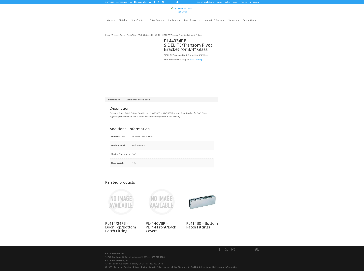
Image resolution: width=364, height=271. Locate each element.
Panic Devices (190, 20)
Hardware (173, 20)
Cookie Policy (156, 267)
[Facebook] (154, 2)
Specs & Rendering (204, 2)
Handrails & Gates (213, 20)
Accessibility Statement (176, 267)
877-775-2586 (113, 2)
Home (107, 35)
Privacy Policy (140, 267)
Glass (109, 20)
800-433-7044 (126, 2)
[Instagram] (163, 2)
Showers (232, 20)
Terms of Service (122, 267)
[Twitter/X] (159, 2)
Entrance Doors (118, 35)
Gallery (227, 2)
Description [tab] (114, 99)
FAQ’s (219, 2)
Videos (235, 2)
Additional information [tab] (138, 99)
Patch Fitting (132, 35)
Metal (122, 20)
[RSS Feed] (177, 2)
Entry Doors (156, 20)
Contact (244, 2)
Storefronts (137, 20)
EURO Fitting (144, 35)
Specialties (248, 20)
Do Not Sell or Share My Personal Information (214, 267)
